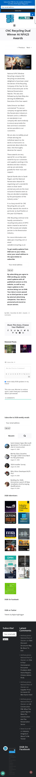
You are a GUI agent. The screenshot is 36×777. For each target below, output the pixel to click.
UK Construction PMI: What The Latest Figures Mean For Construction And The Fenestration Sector (26, 714)
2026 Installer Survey (18, 465)
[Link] (24, 374)
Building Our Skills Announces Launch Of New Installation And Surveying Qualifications (20, 483)
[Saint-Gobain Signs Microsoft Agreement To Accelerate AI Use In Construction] (7, 445)
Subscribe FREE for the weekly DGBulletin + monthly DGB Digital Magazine (18, 3)
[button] (6, 348)
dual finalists (21, 211)
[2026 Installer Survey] (7, 464)
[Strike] (13, 374)
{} (26, 374)
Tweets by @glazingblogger (14, 615)
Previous (22, 48)
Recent (11, 436)
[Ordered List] (15, 374)
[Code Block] (22, 374)
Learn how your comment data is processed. (16, 392)
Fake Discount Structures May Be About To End (26, 646)
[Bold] (6, 374)
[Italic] (8, 374)
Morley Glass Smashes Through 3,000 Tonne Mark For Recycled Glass (20, 456)
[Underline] (11, 374)
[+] (29, 374)
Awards (25, 313)
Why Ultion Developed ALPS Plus (20, 472)
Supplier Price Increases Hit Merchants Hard (26, 692)
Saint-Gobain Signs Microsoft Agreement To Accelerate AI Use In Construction (21, 445)
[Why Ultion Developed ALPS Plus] (7, 472)
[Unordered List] (17, 374)
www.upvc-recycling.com (16, 240)
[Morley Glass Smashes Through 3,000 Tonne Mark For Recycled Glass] (7, 456)
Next (28, 48)
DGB (7, 313)
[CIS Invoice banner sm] (26, 17)
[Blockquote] (20, 374)
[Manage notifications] (31, 772)
